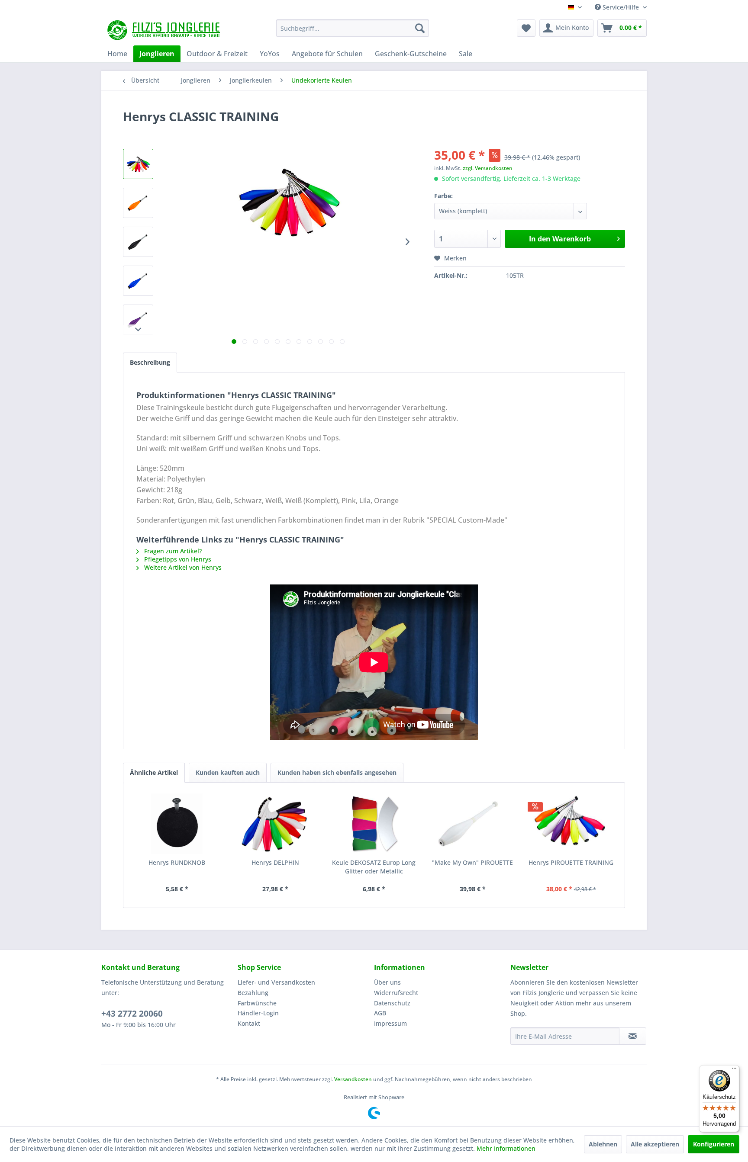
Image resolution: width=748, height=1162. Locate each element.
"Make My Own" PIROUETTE (472, 862)
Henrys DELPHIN (275, 862)
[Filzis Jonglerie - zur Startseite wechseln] (165, 30)
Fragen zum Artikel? (172, 551)
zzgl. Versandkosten (488, 168)
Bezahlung (253, 993)
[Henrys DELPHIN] (276, 823)
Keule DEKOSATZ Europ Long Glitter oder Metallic (374, 866)
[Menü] (734, 1070)
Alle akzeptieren (655, 1144)
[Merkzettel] (526, 28)
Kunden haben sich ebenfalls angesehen (337, 772)
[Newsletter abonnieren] (632, 1036)
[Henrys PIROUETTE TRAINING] (571, 823)
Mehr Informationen (506, 1148)
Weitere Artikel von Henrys (182, 567)
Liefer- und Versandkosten (276, 982)
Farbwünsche (257, 1003)
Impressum (390, 1023)
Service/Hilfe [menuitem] (621, 7)
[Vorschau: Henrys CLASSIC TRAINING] (138, 164)
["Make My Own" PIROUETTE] (473, 823)
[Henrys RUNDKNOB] (177, 823)
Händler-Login (258, 1013)
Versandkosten (353, 1079)
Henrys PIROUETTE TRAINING (571, 862)
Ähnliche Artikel (154, 772)
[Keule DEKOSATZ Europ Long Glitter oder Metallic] (374, 823)
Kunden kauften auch (228, 772)
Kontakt (249, 1023)
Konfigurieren (713, 1144)
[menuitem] (352, 28)
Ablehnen (603, 1144)
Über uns (387, 982)
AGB (380, 1013)
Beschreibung (150, 362)
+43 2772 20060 (132, 1013)
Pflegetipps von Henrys (176, 559)
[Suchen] (420, 28)
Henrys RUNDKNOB (176, 862)
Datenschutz (392, 1003)
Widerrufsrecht (396, 993)
